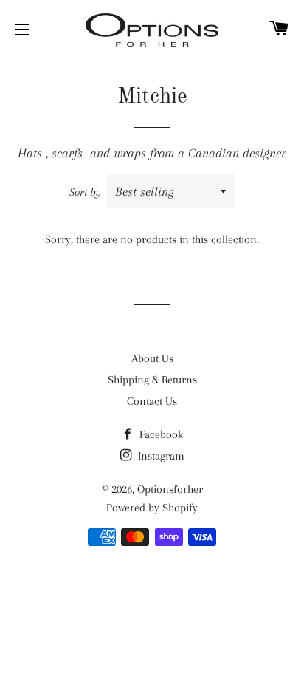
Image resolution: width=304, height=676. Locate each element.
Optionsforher (170, 489)
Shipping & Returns (152, 379)
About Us (152, 358)
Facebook (160, 434)
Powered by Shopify (152, 507)
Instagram (159, 455)
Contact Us (152, 401)
